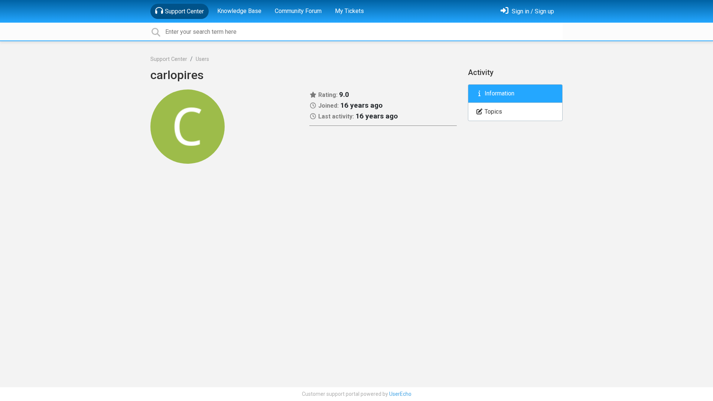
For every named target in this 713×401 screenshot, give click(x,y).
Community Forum (298, 10)
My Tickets (349, 10)
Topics (492, 111)
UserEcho (400, 394)
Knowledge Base (239, 10)
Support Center (184, 11)
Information (498, 93)
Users (202, 59)
